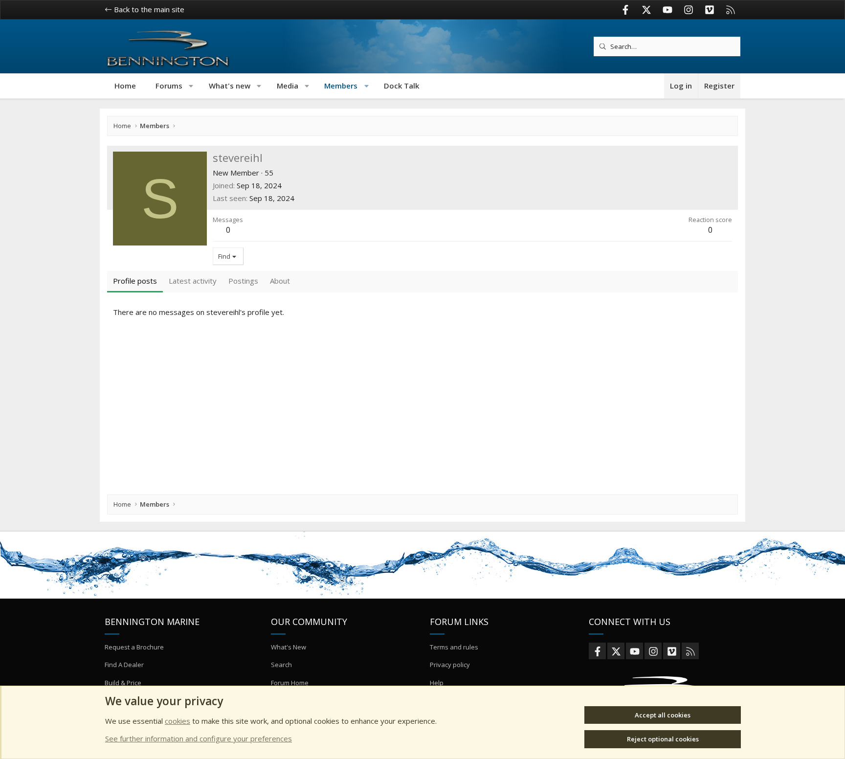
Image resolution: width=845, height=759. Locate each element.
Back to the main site (148, 9)
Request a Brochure (134, 647)
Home (125, 85)
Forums (169, 85)
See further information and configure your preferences (198, 738)
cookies (177, 721)
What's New (288, 647)
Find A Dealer (124, 664)
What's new (229, 85)
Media (287, 85)
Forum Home (290, 682)
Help (437, 682)
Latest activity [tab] (193, 281)
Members (340, 85)
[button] (191, 85)
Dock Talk (401, 85)
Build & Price (123, 682)
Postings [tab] (243, 281)
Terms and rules (454, 647)
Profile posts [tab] (135, 281)
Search (281, 664)
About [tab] (280, 281)
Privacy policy (450, 664)
